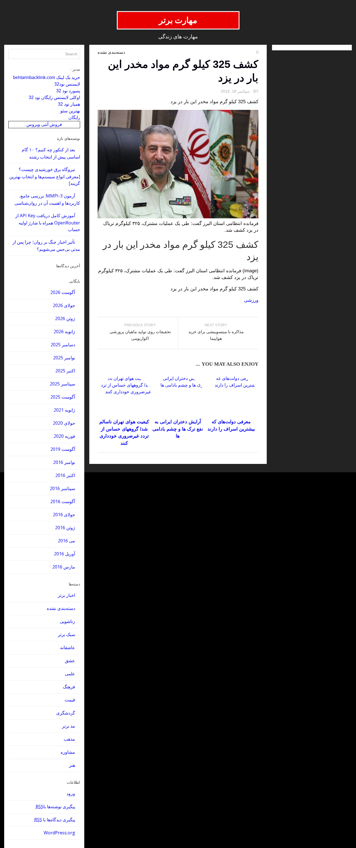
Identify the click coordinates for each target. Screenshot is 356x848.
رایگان (74, 117)
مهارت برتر (178, 20)
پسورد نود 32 (68, 90)
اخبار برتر (66, 595)
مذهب (69, 739)
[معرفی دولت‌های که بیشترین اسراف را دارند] (231, 396)
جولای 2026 (64, 305)
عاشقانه (67, 647)
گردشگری (65, 713)
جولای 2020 (64, 423)
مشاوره (68, 752)
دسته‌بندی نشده (61, 608)
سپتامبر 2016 (62, 488)
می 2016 (66, 541)
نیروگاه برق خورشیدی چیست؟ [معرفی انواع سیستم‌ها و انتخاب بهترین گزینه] (44, 176)
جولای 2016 (64, 514)
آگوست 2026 (62, 292)
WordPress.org (59, 833)
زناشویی (67, 621)
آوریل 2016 (64, 554)
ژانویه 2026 (64, 331)
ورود (70, 793)
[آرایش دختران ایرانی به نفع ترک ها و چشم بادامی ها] (177, 396)
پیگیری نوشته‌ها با (55, 807)
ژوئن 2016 (65, 528)
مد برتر (68, 726)
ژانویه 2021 (64, 410)
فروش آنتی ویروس (44, 124)
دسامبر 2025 (63, 345)
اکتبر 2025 (65, 371)
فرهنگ (69, 687)
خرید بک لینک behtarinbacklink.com (46, 77)
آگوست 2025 (62, 397)
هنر (72, 765)
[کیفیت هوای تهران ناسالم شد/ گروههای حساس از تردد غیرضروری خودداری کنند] (124, 396)
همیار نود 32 (69, 104)
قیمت (70, 700)
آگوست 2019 (62, 449)
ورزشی (251, 300)
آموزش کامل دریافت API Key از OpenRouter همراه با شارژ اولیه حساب (47, 222)
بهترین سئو (70, 110)
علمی (70, 674)
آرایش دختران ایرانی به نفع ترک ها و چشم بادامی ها (177, 429)
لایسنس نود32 (67, 84)
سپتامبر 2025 (62, 384)
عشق (70, 660)
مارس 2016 (63, 567)
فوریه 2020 (64, 436)
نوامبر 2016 (64, 462)
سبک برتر (66, 634)
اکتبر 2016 (65, 475)
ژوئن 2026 (65, 318)
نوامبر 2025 (64, 358)
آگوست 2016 (62, 501)
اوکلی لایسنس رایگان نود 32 (54, 97)
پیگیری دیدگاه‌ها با (54, 820)
